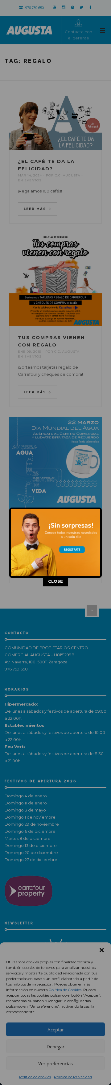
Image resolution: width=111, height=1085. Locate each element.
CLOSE (55, 581)
